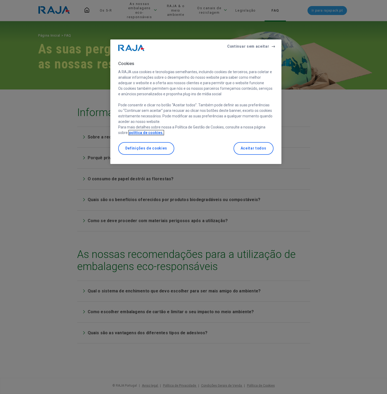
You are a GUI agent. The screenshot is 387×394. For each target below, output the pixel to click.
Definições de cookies (146, 148)
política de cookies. (146, 133)
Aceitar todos (253, 148)
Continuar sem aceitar (248, 46)
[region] (195, 101)
